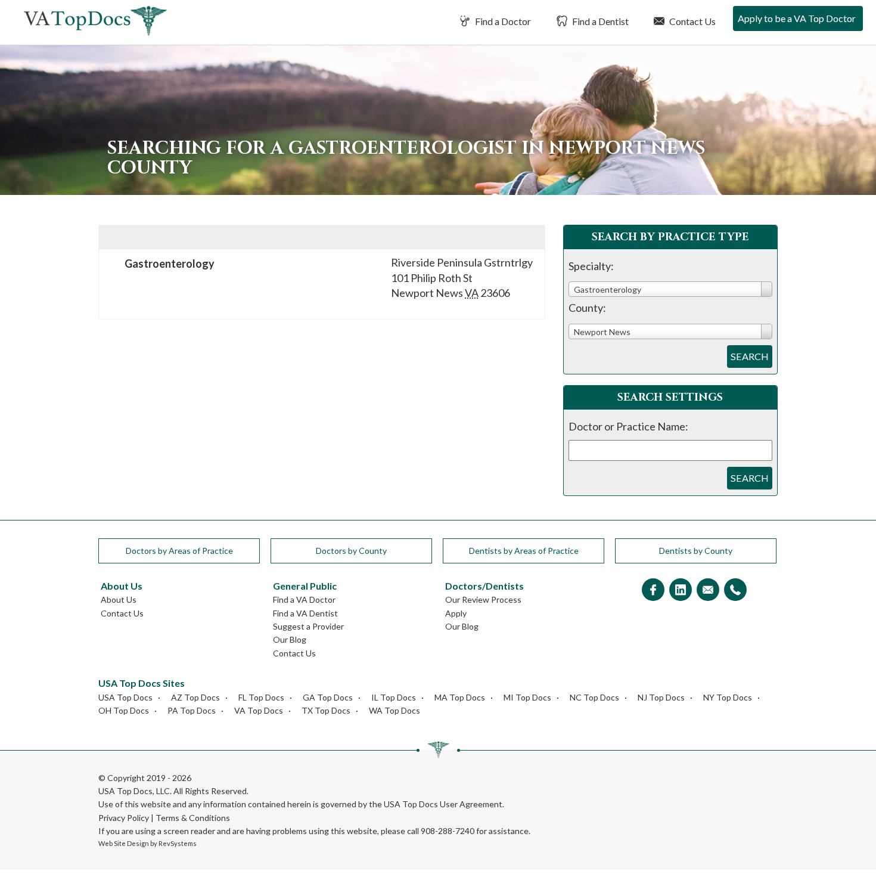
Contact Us (691, 21)
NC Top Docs (594, 697)
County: (587, 307)
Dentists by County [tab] (695, 551)
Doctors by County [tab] (351, 551)
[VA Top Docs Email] (708, 590)
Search (750, 356)
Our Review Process (483, 599)
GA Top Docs (328, 697)
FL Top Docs (261, 697)
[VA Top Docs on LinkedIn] (680, 590)
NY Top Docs (727, 697)
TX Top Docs (326, 710)
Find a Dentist (599, 21)
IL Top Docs (393, 697)
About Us (118, 599)
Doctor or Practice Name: (628, 426)
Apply (456, 613)
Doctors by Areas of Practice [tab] (179, 551)
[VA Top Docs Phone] (735, 590)
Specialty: (591, 265)
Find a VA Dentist (305, 613)
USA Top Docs (125, 697)
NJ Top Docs (661, 697)
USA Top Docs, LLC (134, 791)
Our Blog (289, 639)
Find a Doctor (502, 21)
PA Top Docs (191, 710)
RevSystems (178, 843)
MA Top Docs (459, 697)
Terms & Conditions (193, 818)
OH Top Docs (123, 710)
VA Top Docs (258, 710)
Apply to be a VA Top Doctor (797, 18)
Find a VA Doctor (304, 599)
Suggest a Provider (308, 626)
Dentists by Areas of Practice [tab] (524, 551)
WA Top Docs (394, 710)
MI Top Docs (527, 697)
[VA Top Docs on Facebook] (653, 590)
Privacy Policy (123, 818)
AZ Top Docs (195, 697)
